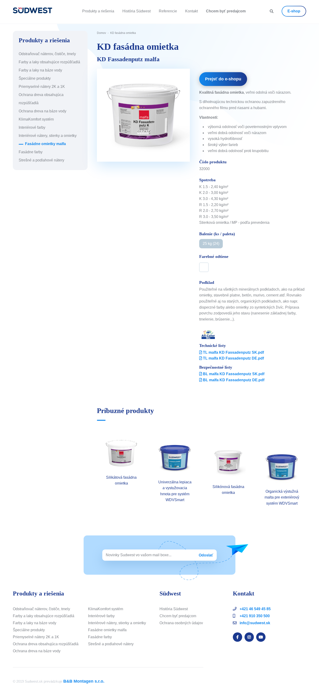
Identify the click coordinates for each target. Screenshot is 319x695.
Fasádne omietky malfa (45, 144)
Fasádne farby (31, 152)
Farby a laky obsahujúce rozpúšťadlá (49, 62)
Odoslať (206, 555)
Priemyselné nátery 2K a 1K (42, 87)
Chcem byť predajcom (178, 616)
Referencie (168, 11)
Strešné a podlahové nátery (41, 160)
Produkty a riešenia (98, 11)
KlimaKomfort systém (36, 119)
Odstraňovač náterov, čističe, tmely (47, 54)
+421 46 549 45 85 (255, 609)
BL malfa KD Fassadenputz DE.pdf (233, 380)
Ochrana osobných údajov (181, 623)
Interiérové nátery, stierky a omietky (48, 136)
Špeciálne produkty (35, 78)
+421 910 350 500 (254, 616)
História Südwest (136, 11)
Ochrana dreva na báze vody (42, 111)
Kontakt (191, 11)
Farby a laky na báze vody (40, 70)
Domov (101, 33)
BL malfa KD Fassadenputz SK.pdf (233, 374)
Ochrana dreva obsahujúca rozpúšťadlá (45, 644)
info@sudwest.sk (255, 623)
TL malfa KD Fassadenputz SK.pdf (233, 352)
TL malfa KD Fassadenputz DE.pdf (233, 358)
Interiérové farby (32, 127)
